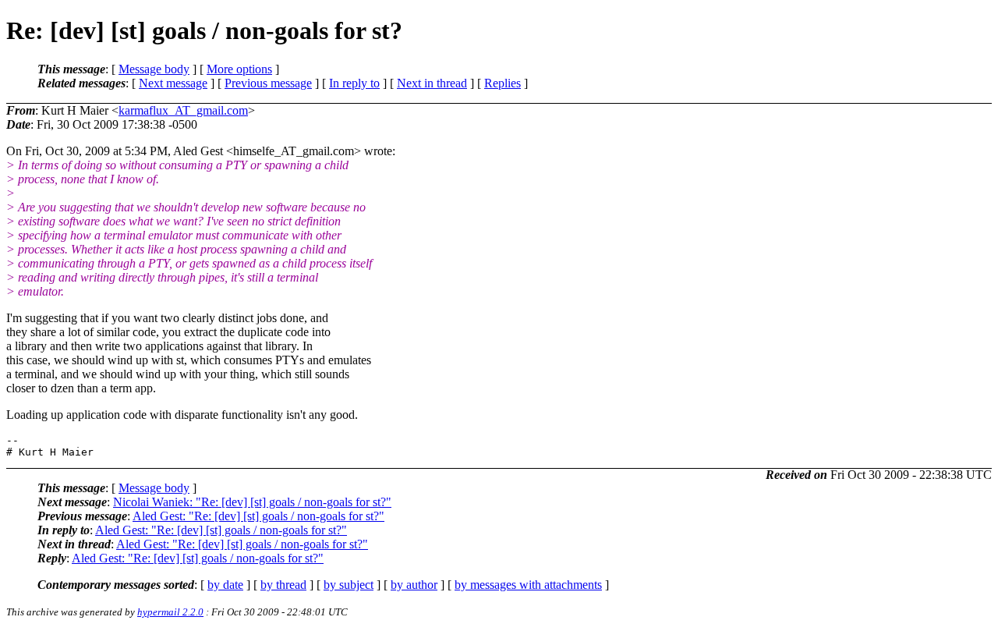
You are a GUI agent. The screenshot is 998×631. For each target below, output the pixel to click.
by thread (283, 584)
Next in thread (432, 83)
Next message (173, 83)
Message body (154, 69)
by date (225, 584)
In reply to (354, 83)
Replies (502, 83)
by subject (348, 584)
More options (239, 69)
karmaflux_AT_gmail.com (183, 110)
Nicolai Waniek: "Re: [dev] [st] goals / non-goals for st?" (252, 502)
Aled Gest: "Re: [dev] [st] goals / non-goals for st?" (258, 516)
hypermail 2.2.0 (170, 612)
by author (414, 584)
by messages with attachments (528, 584)
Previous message (268, 83)
